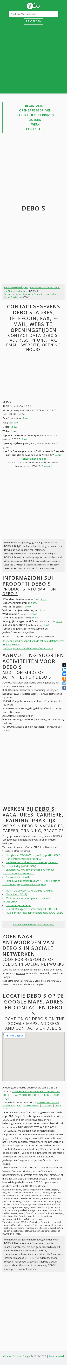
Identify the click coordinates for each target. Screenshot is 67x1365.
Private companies (12, 294)
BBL (4, 1094)
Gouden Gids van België (16, 1356)
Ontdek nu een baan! (33, 924)
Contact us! (47, 466)
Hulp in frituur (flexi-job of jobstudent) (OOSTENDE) (35, 912)
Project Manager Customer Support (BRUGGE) (32, 908)
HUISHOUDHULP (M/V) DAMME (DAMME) (30, 890)
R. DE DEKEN (41, 1094)
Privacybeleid (56, 1356)
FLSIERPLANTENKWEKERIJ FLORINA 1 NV (36, 1091)
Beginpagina (35, 106)
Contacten (35, 129)
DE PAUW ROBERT (20, 1094)
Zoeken (35, 120)
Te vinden (34, 21)
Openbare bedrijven (35, 110)
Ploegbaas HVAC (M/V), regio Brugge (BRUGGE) (33, 855)
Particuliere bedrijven (35, 115)
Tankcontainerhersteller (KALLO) (24, 858)
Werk (35, 124)
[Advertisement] (33, 58)
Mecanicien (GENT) (16, 894)
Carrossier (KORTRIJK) (18, 905)
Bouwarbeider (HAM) (18, 877)
